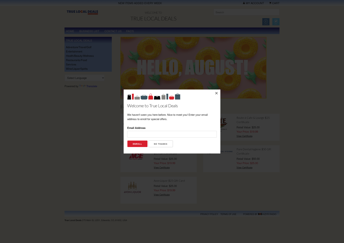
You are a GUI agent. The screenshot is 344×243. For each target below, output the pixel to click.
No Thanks (160, 144)
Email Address (136, 128)
